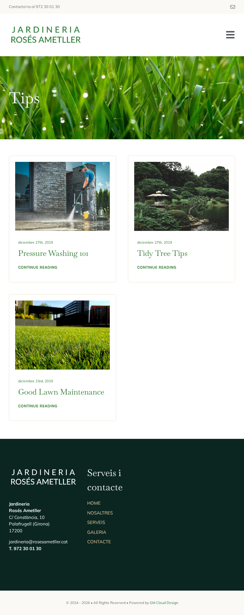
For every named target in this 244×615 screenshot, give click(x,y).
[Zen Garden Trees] (181, 164)
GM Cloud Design (164, 602)
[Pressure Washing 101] (62, 164)
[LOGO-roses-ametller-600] (46, 25)
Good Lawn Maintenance (61, 392)
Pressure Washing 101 (53, 253)
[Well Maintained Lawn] (62, 303)
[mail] (232, 6)
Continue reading (37, 267)
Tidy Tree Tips (162, 253)
